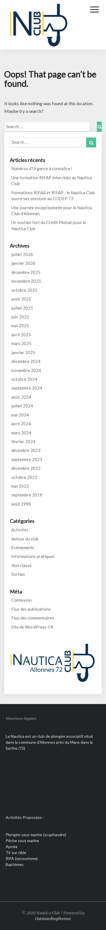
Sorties (18, 574)
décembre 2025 (25, 272)
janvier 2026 (23, 263)
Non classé (21, 565)
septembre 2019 (26, 494)
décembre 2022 (25, 468)
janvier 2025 (23, 352)
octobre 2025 (24, 290)
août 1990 (21, 503)
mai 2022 (20, 486)
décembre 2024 (25, 361)
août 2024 (21, 397)
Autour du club (24, 538)
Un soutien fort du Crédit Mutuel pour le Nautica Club (48, 225)
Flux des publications (31, 609)
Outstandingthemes (53, 918)
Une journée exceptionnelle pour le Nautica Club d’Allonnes (51, 210)
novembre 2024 (26, 370)
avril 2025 (21, 334)
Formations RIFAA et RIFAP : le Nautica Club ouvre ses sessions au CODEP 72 (53, 195)
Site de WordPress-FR (32, 626)
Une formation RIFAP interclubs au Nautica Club (51, 180)
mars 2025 (21, 343)
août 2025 (21, 298)
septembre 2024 (26, 387)
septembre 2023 (26, 459)
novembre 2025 (26, 281)
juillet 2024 (22, 405)
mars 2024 (21, 432)
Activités (19, 529)
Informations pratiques (33, 556)
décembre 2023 (25, 450)
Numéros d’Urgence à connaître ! (41, 168)
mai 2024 (20, 414)
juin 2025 (20, 316)
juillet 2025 (22, 307)
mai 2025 (20, 325)
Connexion (21, 600)
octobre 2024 (24, 379)
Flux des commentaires (32, 617)
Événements (22, 547)
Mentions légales (21, 718)
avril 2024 (21, 423)
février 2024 (23, 441)
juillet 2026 (22, 254)
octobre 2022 (24, 477)
